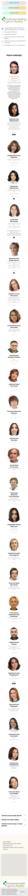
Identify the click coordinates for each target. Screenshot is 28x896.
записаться (14, 270)
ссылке (10, 90)
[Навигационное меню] (25, 20)
